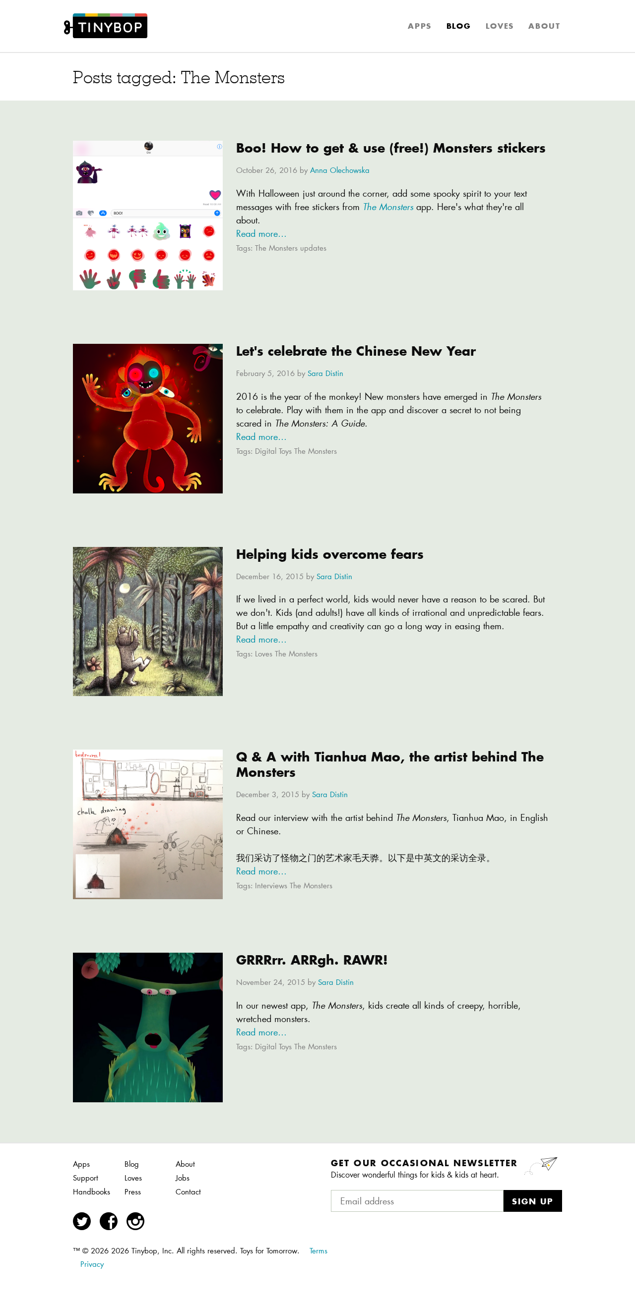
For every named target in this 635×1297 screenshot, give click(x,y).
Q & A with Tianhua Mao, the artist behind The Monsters (390, 764)
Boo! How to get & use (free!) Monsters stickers (391, 148)
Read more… (261, 233)
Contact (188, 1191)
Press (133, 1191)
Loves (500, 26)
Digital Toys (273, 451)
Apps (420, 26)
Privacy (92, 1264)
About (544, 26)
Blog (458, 26)
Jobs (183, 1178)
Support (85, 1178)
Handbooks (91, 1191)
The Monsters (276, 248)
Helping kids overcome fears (330, 554)
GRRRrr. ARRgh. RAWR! (312, 960)
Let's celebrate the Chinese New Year (356, 351)
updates (313, 248)
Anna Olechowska (340, 170)
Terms (318, 1250)
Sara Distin (325, 373)
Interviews (271, 886)
